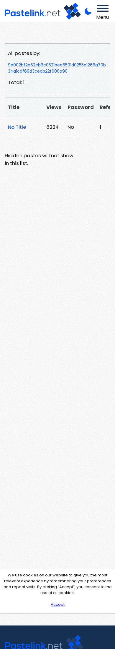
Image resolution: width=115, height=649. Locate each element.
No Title (17, 127)
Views (54, 107)
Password (81, 107)
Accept (58, 604)
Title (13, 107)
